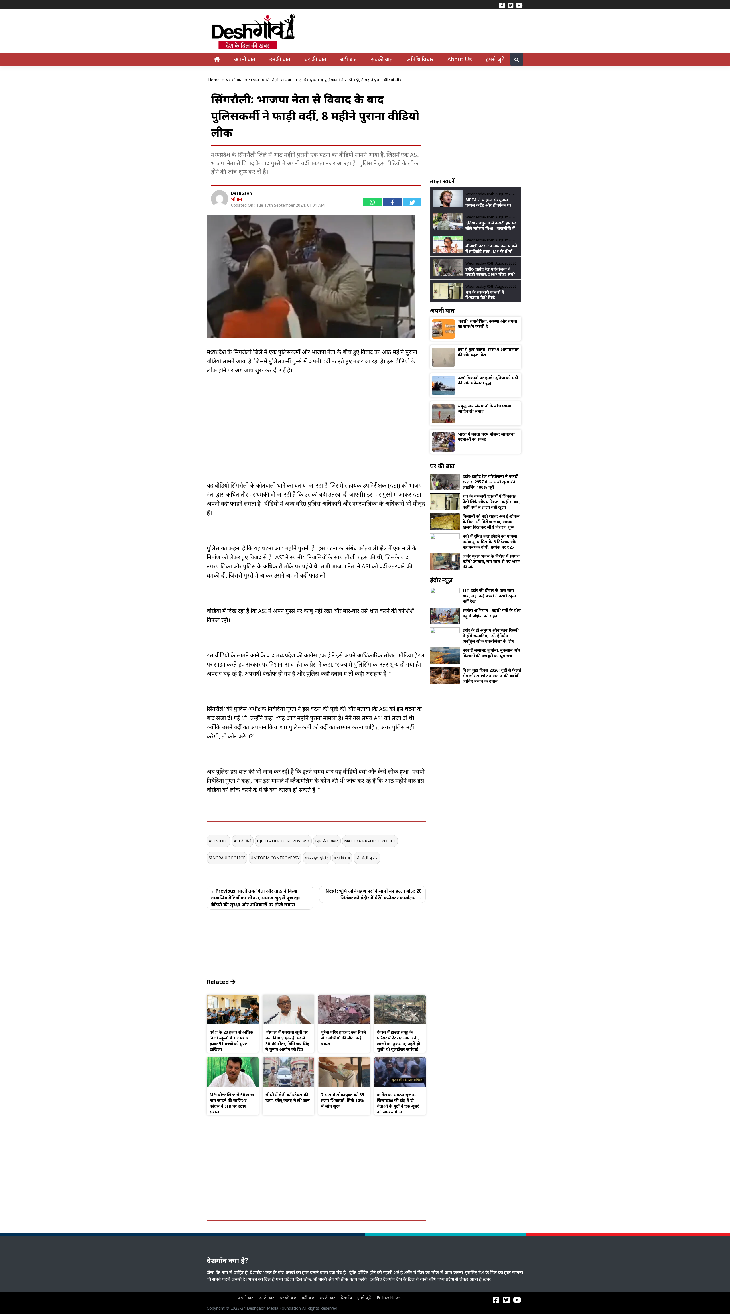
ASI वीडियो (243, 841)
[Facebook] (502, 5)
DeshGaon (241, 193)
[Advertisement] (316, 441)
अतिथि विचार (420, 59)
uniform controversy (275, 857)
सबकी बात (382, 59)
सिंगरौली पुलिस (367, 857)
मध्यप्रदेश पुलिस (317, 857)
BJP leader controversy (283, 841)
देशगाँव (346, 1297)
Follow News (389, 1297)
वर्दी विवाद (342, 857)
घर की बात (315, 59)
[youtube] (519, 5)
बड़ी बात (348, 59)
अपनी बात (244, 59)
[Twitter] (510, 5)
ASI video (218, 841)
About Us (459, 59)
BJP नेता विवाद (327, 841)
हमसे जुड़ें (495, 59)
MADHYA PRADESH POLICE (370, 841)
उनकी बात (279, 59)
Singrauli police (227, 857)
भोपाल (236, 199)
